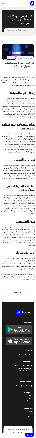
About (30, 396)
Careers (30, 401)
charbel (20, 58)
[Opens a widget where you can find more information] (29, 435)
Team (30, 398)
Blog (31, 414)
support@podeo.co (26, 354)
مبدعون (11, 58)
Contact (30, 416)
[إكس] (26, 386)
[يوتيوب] (16, 386)
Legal (31, 411)
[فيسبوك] (32, 386)
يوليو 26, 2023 (28, 58)
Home (29, 30)
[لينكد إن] (21, 386)
